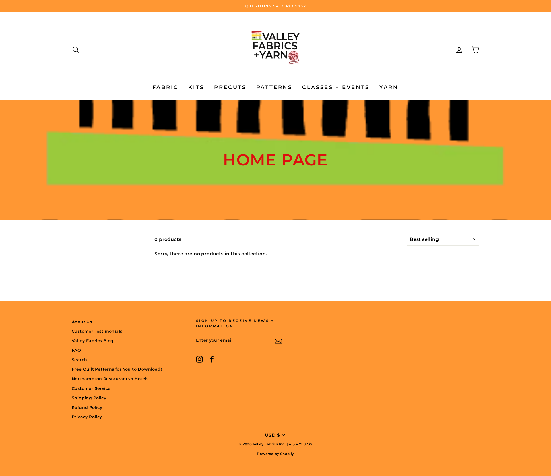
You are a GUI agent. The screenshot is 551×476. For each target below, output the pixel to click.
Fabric (165, 87)
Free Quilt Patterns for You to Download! (117, 369)
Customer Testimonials (97, 331)
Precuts (230, 87)
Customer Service (91, 388)
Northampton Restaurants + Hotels (110, 378)
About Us (82, 322)
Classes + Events (336, 87)
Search (79, 359)
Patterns (274, 87)
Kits (196, 87)
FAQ (76, 350)
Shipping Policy (89, 398)
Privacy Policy (87, 417)
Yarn (388, 87)
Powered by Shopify (275, 454)
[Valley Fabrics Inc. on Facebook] (211, 359)
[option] (275, 6)
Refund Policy (87, 407)
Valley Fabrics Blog (93, 340)
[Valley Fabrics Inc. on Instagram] (199, 359)
